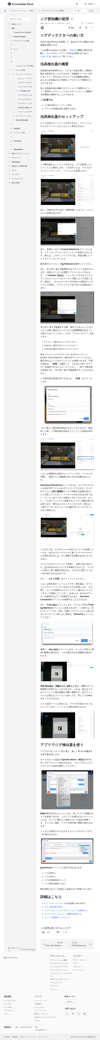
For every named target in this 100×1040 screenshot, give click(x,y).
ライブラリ (16, 174)
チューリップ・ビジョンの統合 (25, 116)
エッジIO (7, 1004)
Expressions (18, 149)
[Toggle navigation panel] (36, 21)
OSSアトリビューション (28, 1037)
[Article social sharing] (86, 28)
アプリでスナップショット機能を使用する (62, 914)
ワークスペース (56, 982)
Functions (17, 141)
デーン (16, 49)
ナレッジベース (40, 1010)
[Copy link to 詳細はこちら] (66, 897)
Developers (16, 162)
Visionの (74, 50)
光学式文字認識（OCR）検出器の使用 (26, 108)
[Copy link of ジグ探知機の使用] (72, 19)
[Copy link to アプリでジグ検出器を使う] (88, 745)
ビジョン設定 (20, 70)
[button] (84, 11)
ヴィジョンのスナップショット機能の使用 (26, 99)
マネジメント (16, 158)
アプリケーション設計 (21, 41)
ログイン (70, 1001)
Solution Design (20, 37)
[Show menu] (77, 4)
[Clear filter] (32, 19)
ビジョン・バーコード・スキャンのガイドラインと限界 (26, 78)
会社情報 (7, 1037)
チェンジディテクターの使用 (26, 87)
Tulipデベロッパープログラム (45, 1017)
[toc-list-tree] (80, 28)
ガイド (14, 170)
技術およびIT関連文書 (19, 166)
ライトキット (9, 1010)
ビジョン (53, 989)
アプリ (75, 963)
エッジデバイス (10, 1001)
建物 (31, 11)
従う (73, 28)
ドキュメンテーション (18, 11)
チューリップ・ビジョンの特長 (53, 11)
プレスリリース (43, 1037)
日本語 (90, 4)
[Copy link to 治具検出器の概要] (73, 64)
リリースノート (17, 179)
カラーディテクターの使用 (26, 82)
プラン (6, 1014)
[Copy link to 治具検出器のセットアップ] (87, 117)
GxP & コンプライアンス (59, 979)
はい (49, 932)
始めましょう (16, 24)
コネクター (77, 967)
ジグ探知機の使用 (24, 91)
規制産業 (17, 128)
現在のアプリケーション (20, 153)
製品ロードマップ (41, 1014)
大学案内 (37, 1004)
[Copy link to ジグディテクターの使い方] (88, 36)
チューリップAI (19, 133)
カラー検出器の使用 (53, 906)
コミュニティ (39, 1007)
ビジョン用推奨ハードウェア (57, 917)
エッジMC (8, 1007)
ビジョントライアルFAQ (24, 66)
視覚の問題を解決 (22, 120)
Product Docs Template (22, 32)
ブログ (36, 1020)
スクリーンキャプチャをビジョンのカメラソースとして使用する (26, 112)
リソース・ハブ (40, 1001)
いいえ (64, 932)
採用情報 (15, 1037)
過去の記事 (16, 183)
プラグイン (54, 986)
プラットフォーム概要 (58, 960)
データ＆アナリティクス (59, 963)
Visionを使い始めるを (50, 56)
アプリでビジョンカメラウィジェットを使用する (26, 95)
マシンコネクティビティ (59, 970)
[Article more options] (92, 28)
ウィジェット (78, 970)
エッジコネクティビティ (59, 967)
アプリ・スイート (80, 960)
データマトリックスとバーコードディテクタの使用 (26, 103)
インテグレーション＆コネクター (61, 974)
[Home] (20, 4)
